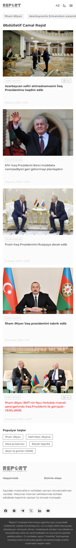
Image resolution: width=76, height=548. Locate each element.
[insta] (14, 511)
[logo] (12, 6)
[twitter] (31, 511)
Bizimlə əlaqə (53, 478)
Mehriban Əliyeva (39, 436)
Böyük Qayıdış (41, 443)
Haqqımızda (10, 478)
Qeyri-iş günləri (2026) (19, 450)
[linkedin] (39, 511)
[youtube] (48, 511)
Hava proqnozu (14, 443)
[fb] (5, 511)
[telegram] (22, 511)
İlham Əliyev (13, 16)
